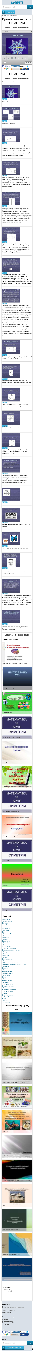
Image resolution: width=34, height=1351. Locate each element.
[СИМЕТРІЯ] (11, 91)
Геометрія (6, 939)
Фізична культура (8, 995)
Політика (5, 968)
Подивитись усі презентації (7, 1288)
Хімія (4, 998)
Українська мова (8, 991)
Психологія (6, 975)
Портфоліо (6, 970)
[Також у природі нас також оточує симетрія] (11, 538)
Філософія (6, 997)
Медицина (6, 955)
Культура (5, 952)
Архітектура (6, 926)
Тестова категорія (8, 984)
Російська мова (7, 980)
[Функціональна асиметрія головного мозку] (17, 653)
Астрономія (6, 928)
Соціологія (6, 982)
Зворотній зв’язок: (14, 1307)
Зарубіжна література (9, 948)
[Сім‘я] (17, 1023)
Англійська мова (8, 925)
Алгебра (5, 923)
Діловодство (6, 941)
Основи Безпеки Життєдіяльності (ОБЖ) (14, 964)
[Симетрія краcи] (17, 703)
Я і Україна (6, 1002)
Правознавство (7, 971)
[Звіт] (17, 1195)
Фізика (5, 993)
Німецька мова (7, 959)
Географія (6, 937)
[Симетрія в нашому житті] (17, 678)
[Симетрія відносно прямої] (17, 826)
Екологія (5, 943)
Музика (5, 957)
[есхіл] (17, 1269)
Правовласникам (8, 1321)
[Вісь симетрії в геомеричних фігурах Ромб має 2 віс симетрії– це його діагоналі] (11, 347)
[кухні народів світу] (17, 1047)
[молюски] (17, 1121)
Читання (5, 1000)
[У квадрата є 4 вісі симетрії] (11, 418)
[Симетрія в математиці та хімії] (17, 801)
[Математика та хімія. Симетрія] (17, 727)
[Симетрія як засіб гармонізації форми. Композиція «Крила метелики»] (17, 777)
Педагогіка (6, 966)
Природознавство (8, 973)
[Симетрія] (17, 900)
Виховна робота (8, 934)
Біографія (6, 930)
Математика (6, 953)
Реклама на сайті (9, 1323)
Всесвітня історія (8, 935)
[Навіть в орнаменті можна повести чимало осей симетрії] (11, 514)
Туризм (5, 988)
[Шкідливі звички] (17, 1146)
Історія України (7, 921)
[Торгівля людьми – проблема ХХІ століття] (17, 1097)
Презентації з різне (12, 15)
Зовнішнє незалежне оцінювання (12, 950)
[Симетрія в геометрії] (11, 113)
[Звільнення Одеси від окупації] (17, 1220)
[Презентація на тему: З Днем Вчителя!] (17, 1072)
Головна (4, 15)
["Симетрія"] (17, 875)
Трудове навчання (8, 986)
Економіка (6, 944)
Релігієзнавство (7, 979)
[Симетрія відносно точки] (17, 752)
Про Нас (6, 1319)
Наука (5, 961)
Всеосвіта (6, 1324)
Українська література (9, 989)
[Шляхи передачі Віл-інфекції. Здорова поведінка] (17, 1170)
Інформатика (7, 919)
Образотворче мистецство (10, 962)
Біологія (5, 932)
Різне (4, 977)
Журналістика (7, 946)
